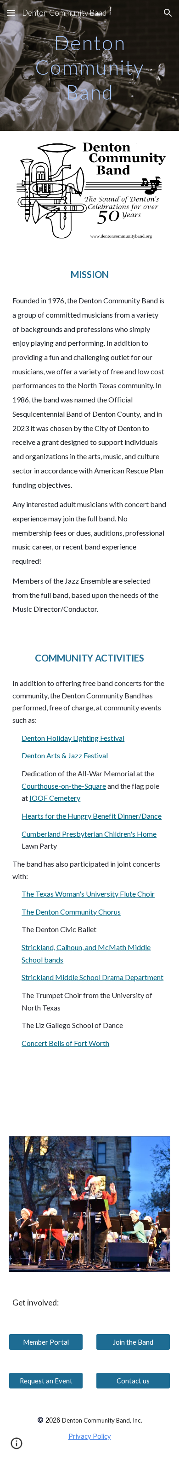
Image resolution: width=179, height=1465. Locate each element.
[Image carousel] (89, 1204)
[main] (89, 65)
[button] (11, 12)
